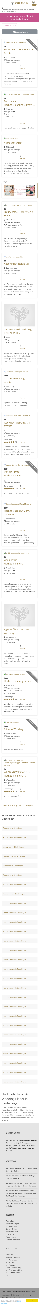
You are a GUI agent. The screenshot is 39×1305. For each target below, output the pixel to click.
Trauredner (10, 1221)
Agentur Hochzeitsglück (16, 263)
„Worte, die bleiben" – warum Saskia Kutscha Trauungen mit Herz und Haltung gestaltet (21, 1203)
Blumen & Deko (11, 1229)
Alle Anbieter (10, 1265)
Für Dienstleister (12, 1260)
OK (32, 1300)
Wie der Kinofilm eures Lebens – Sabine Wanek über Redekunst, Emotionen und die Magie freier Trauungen (21, 1193)
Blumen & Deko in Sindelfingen (14, 856)
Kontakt (28, 1295)
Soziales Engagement (14, 1257)
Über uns (9, 1255)
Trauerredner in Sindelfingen (14, 894)
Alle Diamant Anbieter (14, 1273)
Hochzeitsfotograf (12, 1224)
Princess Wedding (13, 729)
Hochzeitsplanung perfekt (18, 681)
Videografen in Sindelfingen (13, 847)
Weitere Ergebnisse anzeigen (18, 805)
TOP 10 (8, 1275)
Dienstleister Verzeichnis (19, 1298)
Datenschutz (17, 1295)
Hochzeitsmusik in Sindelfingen (14, 837)
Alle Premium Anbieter (14, 1270)
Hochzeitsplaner (12, 1232)
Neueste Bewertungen (14, 1267)
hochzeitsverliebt (13, 142)
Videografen (10, 1234)
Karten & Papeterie (13, 1240)
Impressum (6, 1295)
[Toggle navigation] (3, 2)
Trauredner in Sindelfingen (13, 828)
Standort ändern (9, 25)
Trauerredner (11, 1237)
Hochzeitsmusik (12, 1226)
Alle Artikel (10, 1262)
